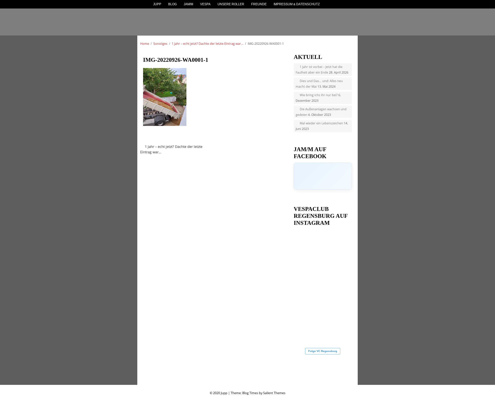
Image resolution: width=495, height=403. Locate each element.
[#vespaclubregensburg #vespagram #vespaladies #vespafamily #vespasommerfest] (309, 287)
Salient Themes (274, 393)
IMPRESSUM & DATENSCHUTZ (297, 4)
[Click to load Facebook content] (323, 176)
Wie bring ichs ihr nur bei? (319, 95)
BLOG (172, 4)
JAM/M (188, 4)
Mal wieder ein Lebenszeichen (321, 123)
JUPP (157, 4)
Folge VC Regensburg (322, 351)
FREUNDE (259, 4)
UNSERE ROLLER (231, 4)
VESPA (205, 4)
